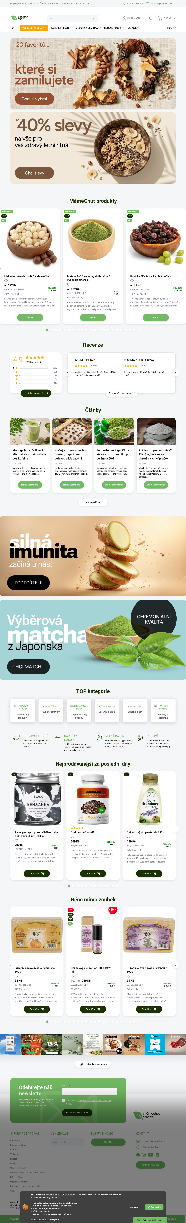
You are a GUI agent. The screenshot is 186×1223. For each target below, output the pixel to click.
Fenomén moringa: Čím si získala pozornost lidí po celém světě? (113, 454)
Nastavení (134, 1207)
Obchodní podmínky (19, 1182)
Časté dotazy (16, 1140)
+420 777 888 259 (150, 1147)
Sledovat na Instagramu (96, 1064)
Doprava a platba (18, 1145)
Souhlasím (156, 1207)
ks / (108, 1142)
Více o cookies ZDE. (40, 1219)
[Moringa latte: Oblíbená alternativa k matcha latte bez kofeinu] (30, 431)
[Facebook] (138, 1154)
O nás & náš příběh (18, 1168)
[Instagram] (144, 1154)
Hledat (95, 18)
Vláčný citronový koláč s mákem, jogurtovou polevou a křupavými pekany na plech (71, 455)
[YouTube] (150, 1154)
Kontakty (82, 3)
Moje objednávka (18, 3)
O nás (32, 3)
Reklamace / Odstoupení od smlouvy (27, 1172)
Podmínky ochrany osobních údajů (26, 1186)
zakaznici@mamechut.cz (153, 1141)
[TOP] (37, 801)
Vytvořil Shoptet (17, 1208)
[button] (47, 330)
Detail (30, 317)
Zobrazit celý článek (30, 485)
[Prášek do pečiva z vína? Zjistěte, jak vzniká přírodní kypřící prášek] (156, 431)
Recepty (54, 3)
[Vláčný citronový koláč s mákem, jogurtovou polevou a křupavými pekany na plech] (72, 431)
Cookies (14, 1191)
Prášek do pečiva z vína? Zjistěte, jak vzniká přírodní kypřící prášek (155, 454)
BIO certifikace (17, 1177)
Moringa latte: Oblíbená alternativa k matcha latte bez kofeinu (29, 454)
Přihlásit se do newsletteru (77, 1113)
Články (43, 3)
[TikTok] (157, 1154)
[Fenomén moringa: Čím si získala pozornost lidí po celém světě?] (114, 431)
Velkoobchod (68, 3)
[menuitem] (14, 28)
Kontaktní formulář (150, 1165)
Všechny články (93, 502)
